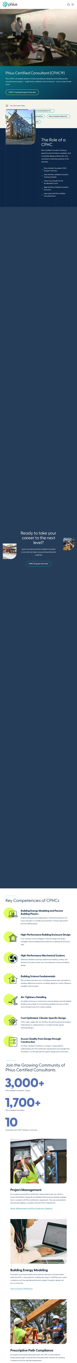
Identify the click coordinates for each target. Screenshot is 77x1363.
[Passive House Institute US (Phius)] (10, 4)
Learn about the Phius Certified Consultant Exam (54, 194)
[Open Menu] (72, 4)
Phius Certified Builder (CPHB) (43, 111)
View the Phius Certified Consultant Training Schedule (56, 176)
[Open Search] (68, 4)
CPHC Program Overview (38, 564)
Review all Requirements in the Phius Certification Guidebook (31, 1208)
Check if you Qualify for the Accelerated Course (53, 182)
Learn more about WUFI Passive (21, 1289)
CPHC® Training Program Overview (22, 92)
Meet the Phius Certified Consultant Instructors (56, 188)
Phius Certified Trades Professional (59, 116)
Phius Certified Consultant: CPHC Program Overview (55, 169)
